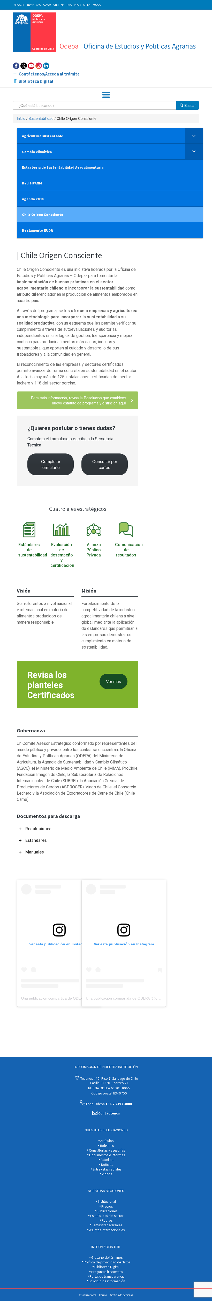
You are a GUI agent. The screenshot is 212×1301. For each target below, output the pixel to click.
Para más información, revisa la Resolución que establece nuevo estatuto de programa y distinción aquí (78, 400)
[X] (23, 66)
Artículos (106, 1140)
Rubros (106, 1220)
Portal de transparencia (107, 1276)
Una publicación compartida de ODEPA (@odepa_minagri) (69, 998)
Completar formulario (50, 464)
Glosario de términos (106, 1257)
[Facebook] (16, 66)
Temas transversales (106, 1225)
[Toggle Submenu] (194, 136)
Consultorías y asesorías (106, 1150)
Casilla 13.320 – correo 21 (108, 1082)
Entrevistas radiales (106, 1169)
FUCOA (97, 4)
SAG (38, 4)
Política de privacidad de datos (106, 1262)
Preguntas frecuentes (106, 1271)
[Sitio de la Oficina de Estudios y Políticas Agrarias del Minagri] (106, 32)
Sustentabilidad (41, 118)
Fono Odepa (108, 1104)
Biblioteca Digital (36, 81)
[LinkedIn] (46, 66)
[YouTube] (31, 66)
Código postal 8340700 (108, 1093)
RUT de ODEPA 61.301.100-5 (108, 1088)
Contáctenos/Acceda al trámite (49, 74)
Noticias (106, 1164)
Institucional (106, 1201)
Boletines (106, 1145)
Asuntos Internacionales (106, 1230)
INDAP (30, 4)
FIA (62, 4)
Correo (103, 1295)
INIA (69, 4)
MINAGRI (19, 4)
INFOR (77, 4)
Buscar (189, 105)
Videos (106, 1174)
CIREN (86, 4)
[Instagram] (38, 66)
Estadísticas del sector (106, 1215)
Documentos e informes (106, 1155)
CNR (56, 4)
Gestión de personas (121, 1295)
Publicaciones (106, 1211)
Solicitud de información (106, 1281)
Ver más (113, 681)
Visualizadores (87, 1295)
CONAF (47, 4)
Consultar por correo (104, 464)
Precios (107, 1206)
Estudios (106, 1159)
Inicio (21, 118)
